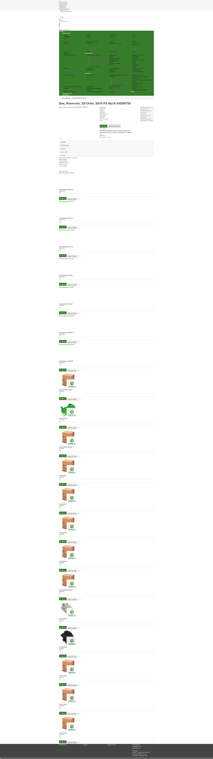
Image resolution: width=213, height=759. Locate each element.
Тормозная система (137, 68)
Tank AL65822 (63, 475)
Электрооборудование (138, 71)
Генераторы (116, 81)
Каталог (85, 744)
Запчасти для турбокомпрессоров (141, 80)
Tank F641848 (63, 532)
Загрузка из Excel (67, 93)
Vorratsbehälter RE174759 (66, 246)
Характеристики (64, 145)
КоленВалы (135, 85)
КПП (91, 71)
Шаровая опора (71, 73)
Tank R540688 (63, 561)
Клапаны (111, 36)
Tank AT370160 (63, 418)
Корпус (111, 56)
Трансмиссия (90, 70)
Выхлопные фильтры (118, 80)
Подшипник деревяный (119, 46)
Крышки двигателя (114, 86)
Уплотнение (112, 51)
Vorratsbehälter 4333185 (65, 446)
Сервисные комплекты (70, 91)
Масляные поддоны (137, 86)
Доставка (62, 155)
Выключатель (113, 35)
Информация (62, 744)
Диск (137, 38)
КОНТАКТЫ (65, 95)
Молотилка (135, 56)
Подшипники (116, 48)
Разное (111, 65)
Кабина (89, 36)
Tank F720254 (63, 732)
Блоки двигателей (68, 75)
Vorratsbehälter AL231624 (66, 275)
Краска (114, 66)
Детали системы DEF (118, 83)
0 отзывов (103, 129)
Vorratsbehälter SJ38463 (65, 389)
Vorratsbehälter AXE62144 (66, 189)
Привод (134, 63)
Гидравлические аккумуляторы (98, 60)
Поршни (134, 88)
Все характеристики (105, 137)
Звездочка (66, 36)
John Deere (103, 115)
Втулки (114, 45)
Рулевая (66, 68)
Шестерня (66, 53)
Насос (111, 88)
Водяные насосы (117, 90)
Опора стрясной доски (138, 60)
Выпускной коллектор (138, 75)
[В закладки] (78, 227)
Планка (66, 43)
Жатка (132, 91)
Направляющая (113, 60)
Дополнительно (112, 744)
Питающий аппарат (114, 63)
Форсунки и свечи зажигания (94, 91)
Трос (137, 48)
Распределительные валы (139, 90)
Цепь (137, 50)
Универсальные (136, 70)
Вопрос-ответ (64, 152)
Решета (134, 66)
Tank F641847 (63, 504)
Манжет (111, 41)
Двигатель (88, 73)
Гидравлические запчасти (94, 55)
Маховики (66, 88)
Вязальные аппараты (69, 55)
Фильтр (134, 51)
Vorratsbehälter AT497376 (66, 218)
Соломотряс (90, 68)
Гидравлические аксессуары (97, 61)
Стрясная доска (113, 68)
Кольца (66, 41)
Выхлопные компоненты (119, 78)
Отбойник (112, 61)
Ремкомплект (135, 43)
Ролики (65, 51)
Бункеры (89, 35)
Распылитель (136, 65)
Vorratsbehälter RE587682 (66, 332)
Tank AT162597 (63, 618)
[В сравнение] (80, 227)
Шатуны (111, 91)
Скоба (88, 51)
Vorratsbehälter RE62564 (65, 589)
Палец (134, 61)
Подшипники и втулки (115, 43)
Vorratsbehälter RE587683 (66, 361)
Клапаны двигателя (137, 83)
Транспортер (112, 70)
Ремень (138, 46)
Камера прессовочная (138, 55)
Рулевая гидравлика (72, 71)
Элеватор (112, 71)
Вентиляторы (90, 75)
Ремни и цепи (136, 45)
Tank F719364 (63, 675)
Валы (68, 70)
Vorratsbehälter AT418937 (66, 304)
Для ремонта (88, 53)
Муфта (134, 41)
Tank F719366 (63, 704)
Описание (63, 142)
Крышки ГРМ (90, 86)
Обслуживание (66, 33)
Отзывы (62, 148)
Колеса (134, 36)
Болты (65, 35)
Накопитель (135, 58)
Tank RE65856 (63, 647)
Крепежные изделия (92, 41)
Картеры (134, 81)
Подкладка (89, 43)
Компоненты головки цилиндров (72, 86)
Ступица (138, 40)
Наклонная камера (114, 58)
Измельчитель (113, 55)
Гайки (133, 35)
